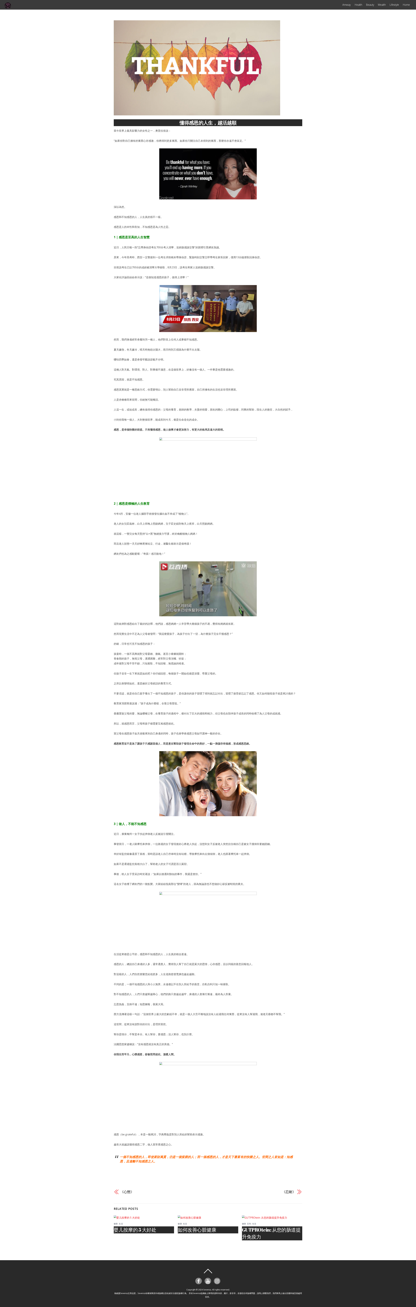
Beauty (370, 5)
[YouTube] (208, 1280)
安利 (249, 1223)
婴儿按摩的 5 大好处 (135, 1229)
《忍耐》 (289, 1191)
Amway (346, 5)
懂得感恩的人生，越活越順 (208, 122)
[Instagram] (217, 1280)
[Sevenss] (8, 7)
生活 (121, 1223)
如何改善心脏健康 (197, 1229)
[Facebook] (199, 1280)
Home (406, 5)
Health (358, 5)
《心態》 (127, 1191)
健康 (116, 1223)
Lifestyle (394, 5)
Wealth (382, 5)
